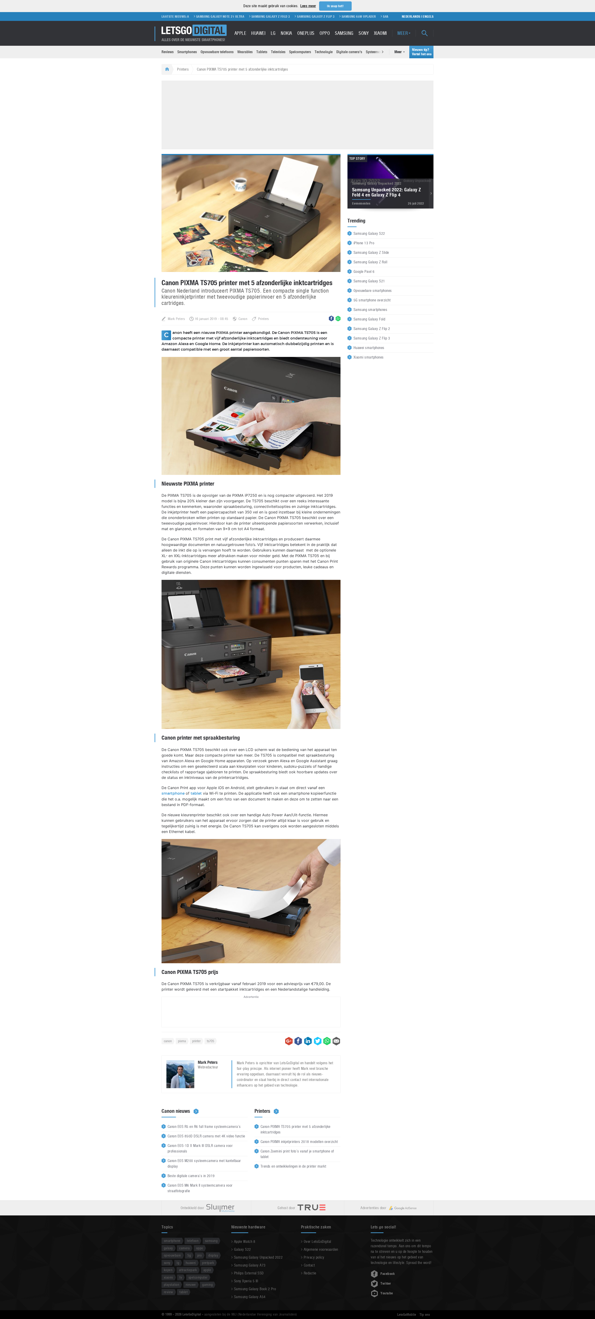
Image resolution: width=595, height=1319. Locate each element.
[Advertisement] (297, 114)
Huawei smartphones (369, 348)
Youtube (386, 1293)
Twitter (385, 1283)
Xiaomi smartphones (369, 357)
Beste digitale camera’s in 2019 (191, 1176)
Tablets (261, 52)
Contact (309, 1265)
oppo (199, 1248)
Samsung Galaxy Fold (369, 319)
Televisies (278, 52)
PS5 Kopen (369, 16)
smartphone (173, 793)
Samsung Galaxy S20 (339, 16)
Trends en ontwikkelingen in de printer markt (293, 1166)
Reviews (168, 52)
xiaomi (168, 1277)
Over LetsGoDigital (317, 1241)
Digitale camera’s (349, 52)
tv (180, 1277)
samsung (211, 1241)
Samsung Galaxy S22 (369, 233)
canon (168, 1041)
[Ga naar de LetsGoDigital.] (166, 69)
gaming (207, 1284)
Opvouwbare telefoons (217, 52)
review (168, 1292)
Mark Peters (176, 319)
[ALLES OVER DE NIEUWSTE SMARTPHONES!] (194, 30)
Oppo (325, 33)
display (213, 1255)
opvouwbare (172, 1255)
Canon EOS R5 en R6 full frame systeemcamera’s (204, 1126)
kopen (168, 1270)
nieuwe (191, 1284)
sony (167, 1263)
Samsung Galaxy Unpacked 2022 (258, 1257)
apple (207, 1270)
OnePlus (305, 33)
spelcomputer (198, 1277)
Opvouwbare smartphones (373, 290)
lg (178, 1263)
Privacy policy (314, 1257)
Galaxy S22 (242, 1249)
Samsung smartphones (370, 309)
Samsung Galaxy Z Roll (370, 262)
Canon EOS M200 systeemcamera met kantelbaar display (204, 1164)
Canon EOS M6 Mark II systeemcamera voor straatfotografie (200, 1188)
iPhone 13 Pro (364, 243)
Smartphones (187, 52)
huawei (191, 1263)
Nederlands (411, 16)
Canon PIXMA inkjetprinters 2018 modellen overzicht (299, 1141)
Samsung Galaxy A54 (250, 1297)
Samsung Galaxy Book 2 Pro (255, 1289)
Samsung (344, 33)
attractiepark (188, 1270)
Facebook (387, 1274)
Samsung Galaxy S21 (369, 281)
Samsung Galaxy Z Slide (371, 252)
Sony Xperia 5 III (246, 1281)
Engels (428, 16)
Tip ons (425, 1314)
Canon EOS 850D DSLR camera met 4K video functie (206, 1136)
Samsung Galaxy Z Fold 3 (211, 16)
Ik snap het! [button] (335, 6)
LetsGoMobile (406, 1314)
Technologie (324, 52)
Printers (183, 69)
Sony (364, 33)
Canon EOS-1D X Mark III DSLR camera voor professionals (200, 1148)
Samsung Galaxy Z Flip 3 (256, 16)
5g (189, 1255)
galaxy (168, 1248)
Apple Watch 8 (244, 1241)
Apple (240, 33)
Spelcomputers (300, 52)
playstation (171, 1284)
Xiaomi (380, 33)
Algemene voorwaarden (321, 1249)
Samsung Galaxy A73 (250, 1265)
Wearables (245, 52)
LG (273, 33)
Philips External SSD (249, 1273)
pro (199, 1255)
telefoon (192, 1241)
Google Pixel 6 (364, 271)
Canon (242, 319)
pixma (182, 1041)
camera (184, 1248)
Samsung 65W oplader (299, 16)
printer (196, 1041)
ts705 (210, 1041)
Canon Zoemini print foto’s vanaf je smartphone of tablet (297, 1154)
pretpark (208, 1263)
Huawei (258, 33)
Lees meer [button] (308, 6)
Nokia (286, 33)
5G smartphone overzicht (372, 300)
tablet (196, 793)
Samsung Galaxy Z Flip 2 (372, 328)
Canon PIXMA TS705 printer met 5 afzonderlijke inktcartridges (296, 1129)
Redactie (310, 1273)
